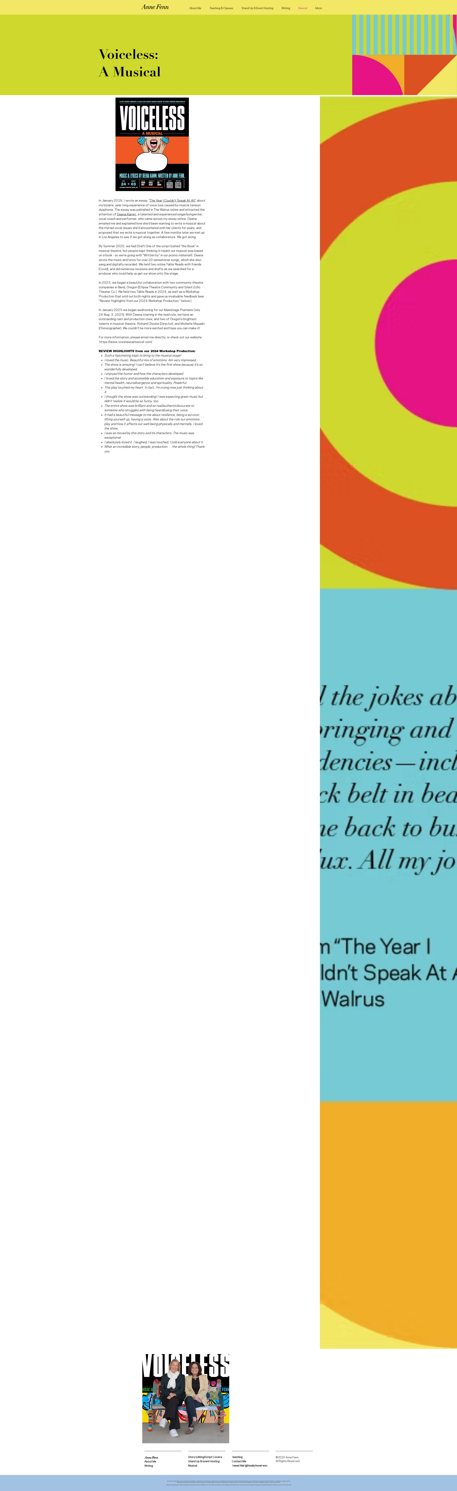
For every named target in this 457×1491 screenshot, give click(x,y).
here (290, 1484)
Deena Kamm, (127, 214)
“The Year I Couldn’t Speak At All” (172, 200)
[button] (151, 1457)
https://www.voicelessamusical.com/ (125, 342)
